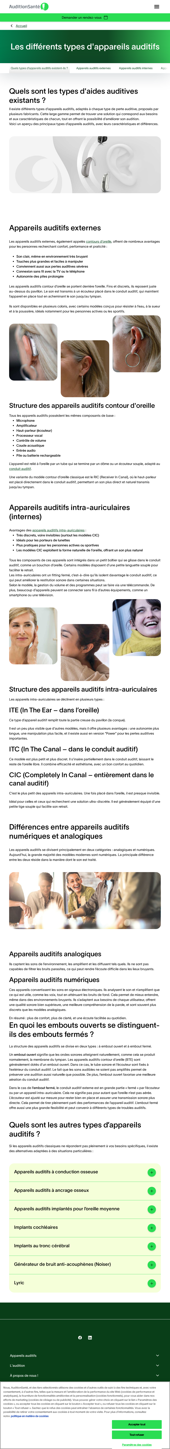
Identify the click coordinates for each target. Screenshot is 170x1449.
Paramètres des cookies (137, 1444)
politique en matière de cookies (30, 1416)
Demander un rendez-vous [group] (82, 17)
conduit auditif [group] (20, 469)
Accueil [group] (21, 26)
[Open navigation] (157, 6)
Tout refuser (137, 1434)
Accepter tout (136, 1424)
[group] (39, 68)
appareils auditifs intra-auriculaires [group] (58, 530)
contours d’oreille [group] (98, 241)
